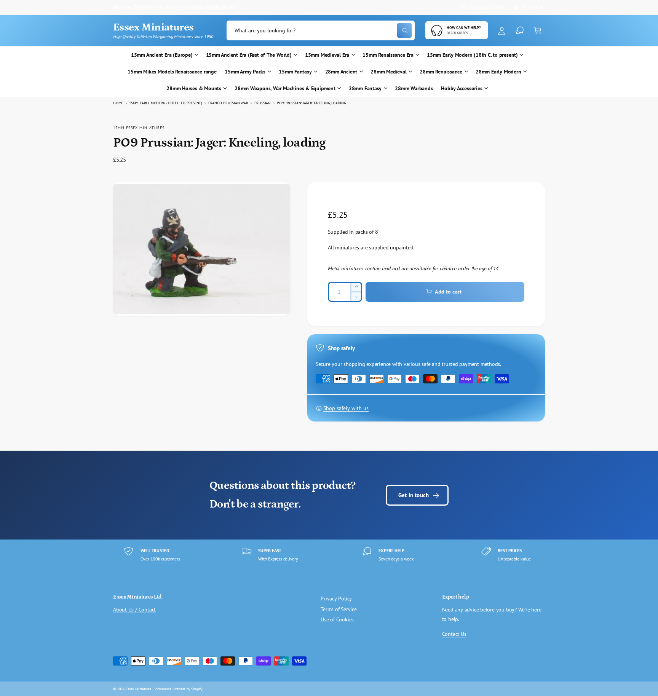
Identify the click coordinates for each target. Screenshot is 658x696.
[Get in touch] (520, 31)
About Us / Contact (487, 7)
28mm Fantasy (365, 88)
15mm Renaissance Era (388, 54)
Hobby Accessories (461, 88)
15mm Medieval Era (327, 54)
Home (118, 103)
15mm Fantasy (295, 71)
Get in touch (413, 495)
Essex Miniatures (138, 688)
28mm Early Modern (498, 71)
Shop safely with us (346, 408)
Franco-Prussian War (228, 103)
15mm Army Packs (245, 71)
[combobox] (321, 31)
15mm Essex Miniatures (138, 127)
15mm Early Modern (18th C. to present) (472, 54)
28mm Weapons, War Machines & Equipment (285, 88)
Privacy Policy (336, 598)
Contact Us (454, 634)
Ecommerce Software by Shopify (178, 688)
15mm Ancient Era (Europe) (162, 54)
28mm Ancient (341, 71)
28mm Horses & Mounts (193, 88)
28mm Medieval (388, 71)
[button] (537, 31)
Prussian (262, 103)
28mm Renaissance (441, 71)
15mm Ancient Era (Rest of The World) (249, 54)
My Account (533, 7)
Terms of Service (339, 609)
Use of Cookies (337, 619)
